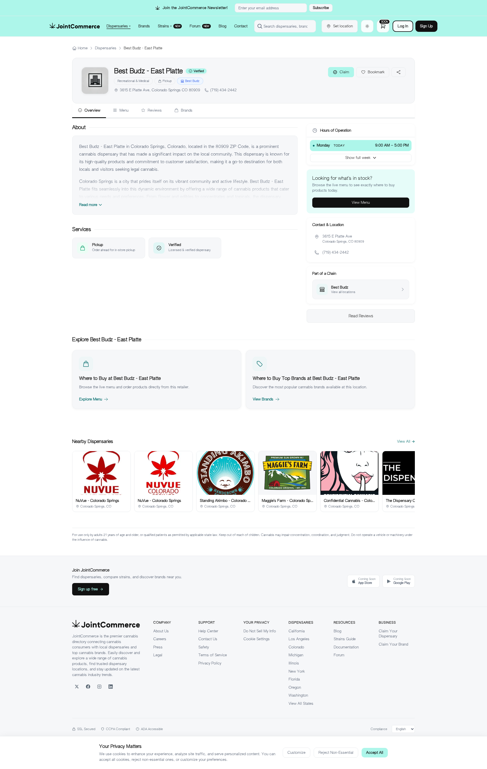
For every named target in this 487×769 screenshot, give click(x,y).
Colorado (296, 647)
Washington (298, 695)
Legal (157, 655)
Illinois (294, 663)
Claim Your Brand (393, 644)
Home (83, 48)
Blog (337, 631)
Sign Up (426, 26)
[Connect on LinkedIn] (110, 686)
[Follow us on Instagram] (99, 686)
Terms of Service (212, 655)
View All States (301, 703)
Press (158, 647)
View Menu (361, 202)
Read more (88, 205)
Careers (159, 639)
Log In (403, 26)
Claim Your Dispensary (388, 634)
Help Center (208, 631)
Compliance (379, 729)
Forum (339, 655)
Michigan (296, 655)
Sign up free (88, 589)
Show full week (357, 158)
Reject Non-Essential (335, 752)
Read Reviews (361, 316)
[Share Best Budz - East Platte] (398, 72)
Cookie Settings (257, 639)
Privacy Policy (209, 663)
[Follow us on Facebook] (87, 686)
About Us (161, 631)
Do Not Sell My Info (260, 631)
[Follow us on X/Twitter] (76, 686)
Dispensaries (105, 48)
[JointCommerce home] (75, 26)
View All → (406, 441)
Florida (294, 679)
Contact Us (207, 639)
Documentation (346, 647)
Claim (344, 72)
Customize (296, 752)
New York (297, 671)
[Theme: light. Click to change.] (367, 26)
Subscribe (321, 8)
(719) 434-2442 (223, 90)
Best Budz (192, 81)
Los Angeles (299, 639)
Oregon (295, 687)
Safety (203, 647)
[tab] (89, 110)
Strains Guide (345, 639)
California (297, 631)
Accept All (374, 752)
